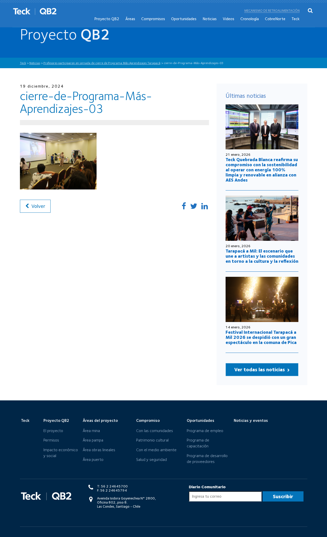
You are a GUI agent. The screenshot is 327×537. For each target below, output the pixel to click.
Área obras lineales (99, 449)
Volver (37, 206)
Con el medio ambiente (156, 449)
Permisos (51, 440)
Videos (228, 18)
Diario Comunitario (207, 486)
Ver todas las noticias (260, 369)
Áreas (130, 18)
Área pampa (93, 440)
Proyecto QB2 (106, 18)
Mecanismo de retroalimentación (272, 11)
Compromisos (153, 18)
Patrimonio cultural (152, 440)
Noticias (210, 18)
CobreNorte (275, 18)
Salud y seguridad (151, 459)
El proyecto (53, 430)
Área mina (91, 430)
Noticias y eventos (251, 420)
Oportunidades (183, 18)
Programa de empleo (205, 430)
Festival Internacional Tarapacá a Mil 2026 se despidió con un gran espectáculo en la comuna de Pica (261, 337)
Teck (295, 18)
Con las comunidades (154, 430)
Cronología (249, 18)
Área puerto (93, 459)
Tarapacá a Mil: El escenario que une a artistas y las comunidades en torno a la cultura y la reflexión (262, 256)
